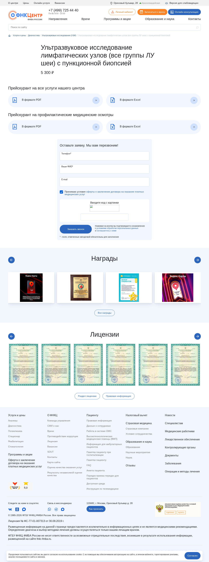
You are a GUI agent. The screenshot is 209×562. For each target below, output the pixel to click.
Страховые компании (137, 428)
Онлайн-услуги (42, 3)
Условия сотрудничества (139, 433)
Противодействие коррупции (62, 436)
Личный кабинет (124, 12)
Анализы (12, 420)
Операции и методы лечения (182, 471)
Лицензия (52, 441)
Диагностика (14, 425)
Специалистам (174, 423)
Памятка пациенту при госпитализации (99, 453)
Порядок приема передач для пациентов (103, 477)
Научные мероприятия (138, 452)
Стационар (14, 436)
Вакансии (60, 3)
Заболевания (173, 463)
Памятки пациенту (96, 460)
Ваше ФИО (67, 166)
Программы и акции (20, 454)
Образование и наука (139, 441)
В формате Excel (129, 99)
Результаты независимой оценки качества (64, 474)
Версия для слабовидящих (183, 3)
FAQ (89, 465)
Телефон (66, 153)
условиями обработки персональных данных (117, 228)
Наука (129, 457)
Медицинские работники (179, 431)
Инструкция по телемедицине (103, 488)
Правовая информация (118, 396)
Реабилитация (16, 441)
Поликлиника (15, 431)
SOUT (50, 451)
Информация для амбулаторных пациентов (104, 445)
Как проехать (96, 509)
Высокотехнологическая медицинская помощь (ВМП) (102, 437)
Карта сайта (53, 462)
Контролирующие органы (180, 447)
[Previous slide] (11, 260)
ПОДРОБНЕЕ (170, 512)
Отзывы (130, 465)
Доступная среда (96, 483)
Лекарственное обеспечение (182, 439)
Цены (26, 3)
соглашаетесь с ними (106, 231)
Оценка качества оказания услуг (64, 467)
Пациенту (92, 415)
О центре (13, 3)
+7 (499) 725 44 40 (63, 10)
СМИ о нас (53, 425)
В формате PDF (31, 99)
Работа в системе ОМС (99, 431)
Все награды (104, 312)
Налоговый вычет (136, 415)
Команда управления (58, 420)
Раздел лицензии (87, 396)
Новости (170, 415)
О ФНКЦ (52, 415)
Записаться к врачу (154, 12)
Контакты (52, 457)
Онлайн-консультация (186, 12)
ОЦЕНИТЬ (181, 512)
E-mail (64, 179)
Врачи (50, 431)
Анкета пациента (96, 470)
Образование (133, 447)
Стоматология (15, 446)
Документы (171, 455)
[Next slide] (197, 260)
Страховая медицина (139, 423)
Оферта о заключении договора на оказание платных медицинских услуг (25, 463)
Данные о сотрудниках (99, 425)
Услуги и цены (16, 415)
